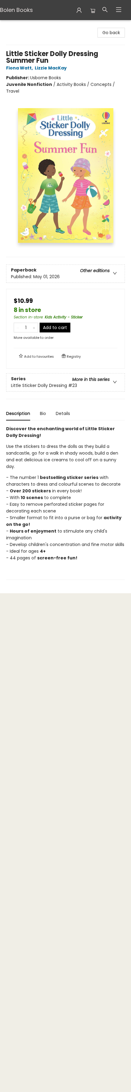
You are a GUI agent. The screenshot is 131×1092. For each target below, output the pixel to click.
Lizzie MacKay (51, 68)
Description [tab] (18, 413)
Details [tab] (63, 413)
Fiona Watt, (20, 68)
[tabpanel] (65, 502)
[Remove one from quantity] (18, 327)
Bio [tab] (43, 413)
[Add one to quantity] (34, 327)
